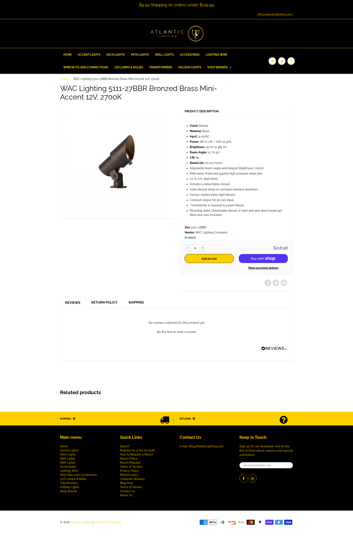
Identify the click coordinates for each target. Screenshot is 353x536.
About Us (126, 495)
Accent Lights (89, 54)
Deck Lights (115, 54)
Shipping (136, 302)
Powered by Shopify (108, 522)
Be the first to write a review (176, 332)
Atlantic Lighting (81, 522)
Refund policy (129, 474)
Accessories (190, 54)
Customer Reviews (132, 479)
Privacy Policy (129, 470)
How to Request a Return (136, 454)
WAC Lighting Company (211, 232)
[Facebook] (243, 478)
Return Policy (104, 302)
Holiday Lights (189, 67)
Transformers (160, 67)
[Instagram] (253, 478)
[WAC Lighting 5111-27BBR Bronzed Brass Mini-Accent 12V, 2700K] (117, 162)
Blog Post (126, 483)
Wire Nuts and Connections (85, 67)
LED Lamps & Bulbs (128, 67)
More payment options (263, 268)
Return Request (130, 462)
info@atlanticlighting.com (275, 14)
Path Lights (140, 54)
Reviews (72, 303)
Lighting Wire (216, 54)
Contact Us (127, 491)
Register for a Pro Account (137, 450)
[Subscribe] (287, 465)
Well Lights (164, 54)
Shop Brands (217, 67)
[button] (176, 331)
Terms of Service (131, 466)
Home (67, 54)
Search (124, 446)
